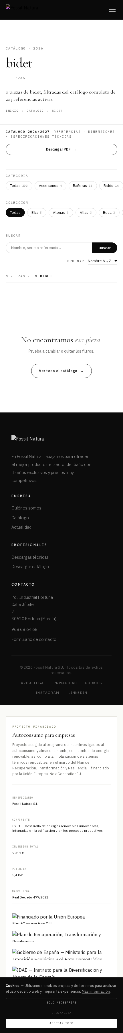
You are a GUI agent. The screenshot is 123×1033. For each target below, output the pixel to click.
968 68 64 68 (24, 629)
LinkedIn (78, 692)
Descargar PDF (58, 149)
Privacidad (65, 683)
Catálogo (35, 110)
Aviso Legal (33, 683)
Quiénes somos (26, 508)
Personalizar (61, 1013)
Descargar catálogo (30, 566)
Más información (96, 991)
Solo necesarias (62, 1002)
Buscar (105, 248)
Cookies (93, 683)
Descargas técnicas (30, 557)
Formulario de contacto (33, 639)
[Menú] (112, 9)
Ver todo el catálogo (58, 370)
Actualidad (21, 527)
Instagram (47, 692)
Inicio (12, 110)
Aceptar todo (61, 1023)
